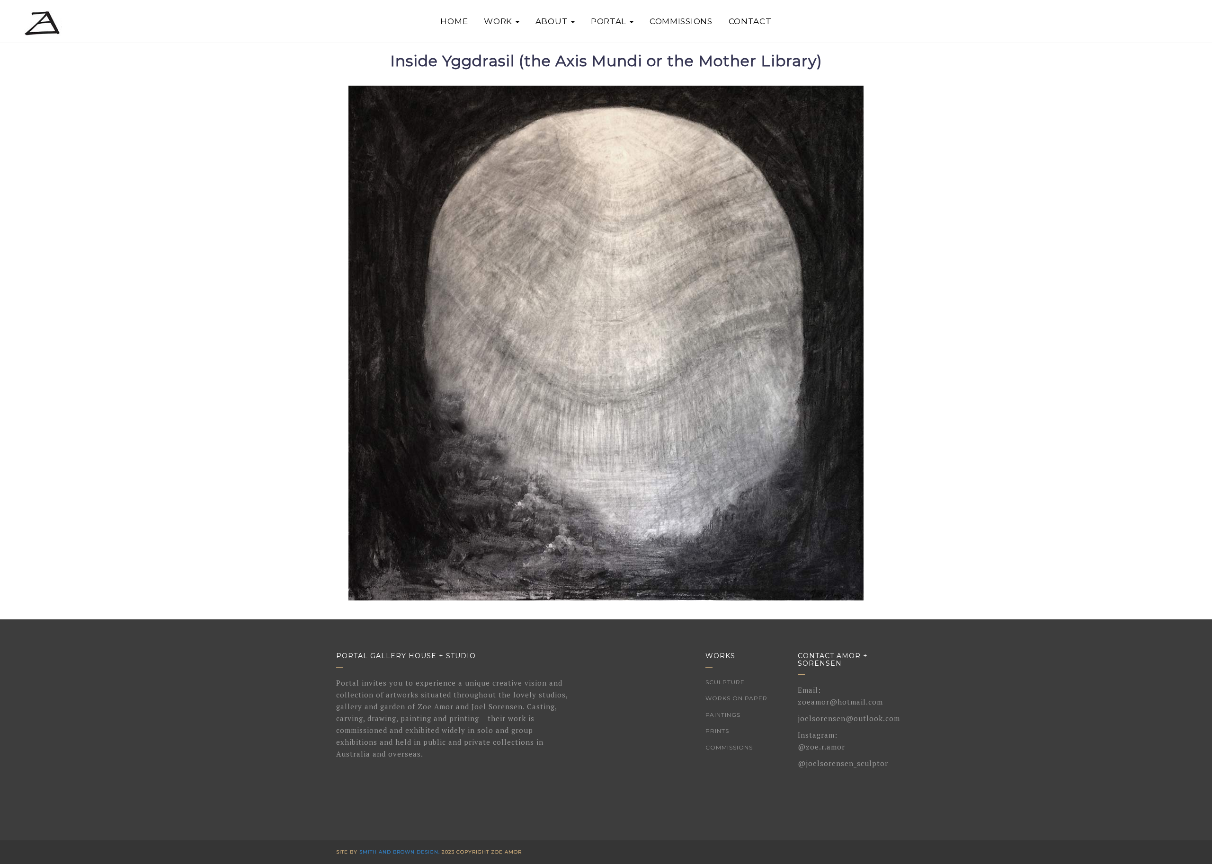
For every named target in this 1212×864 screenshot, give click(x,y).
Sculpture (725, 682)
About (552, 21)
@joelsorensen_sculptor (843, 763)
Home (454, 21)
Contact (750, 21)
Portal (610, 21)
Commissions (681, 21)
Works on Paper (736, 698)
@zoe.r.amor (821, 746)
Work (499, 21)
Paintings (722, 714)
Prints (717, 730)
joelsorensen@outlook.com (849, 718)
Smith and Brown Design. (399, 852)
